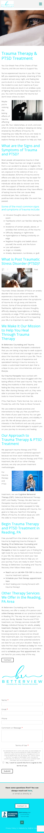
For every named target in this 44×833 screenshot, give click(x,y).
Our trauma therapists (11, 376)
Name (5, 700)
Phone (4, 718)
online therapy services (11, 613)
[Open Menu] (40, 4)
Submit (7, 771)
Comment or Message (12, 728)
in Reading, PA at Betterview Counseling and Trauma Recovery (19, 544)
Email (5, 709)
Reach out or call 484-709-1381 (19, 572)
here (30, 791)
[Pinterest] (22, 822)
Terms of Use (22, 745)
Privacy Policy (11, 828)
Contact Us (22, 806)
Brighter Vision (33, 828)
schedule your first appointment (22, 651)
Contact (7, 660)
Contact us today (26, 646)
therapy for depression (21, 628)
